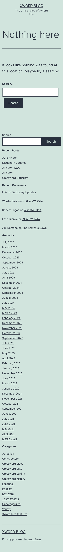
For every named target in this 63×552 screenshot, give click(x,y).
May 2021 (8, 428)
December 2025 (12, 252)
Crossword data (12, 468)
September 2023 (12, 338)
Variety (6, 509)
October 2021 (10, 403)
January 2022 (10, 388)
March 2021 (9, 438)
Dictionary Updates (14, 162)
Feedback (8, 483)
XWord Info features (14, 514)
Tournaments (10, 498)
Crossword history (13, 478)
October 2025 (11, 257)
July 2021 (8, 418)
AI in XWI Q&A (11, 167)
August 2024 (10, 297)
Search (6, 135)
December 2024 (12, 282)
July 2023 (8, 343)
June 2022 (8, 378)
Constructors (10, 458)
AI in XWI (7, 172)
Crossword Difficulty (15, 177)
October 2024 (11, 287)
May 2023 (8, 353)
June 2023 (8, 348)
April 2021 (8, 433)
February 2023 (11, 363)
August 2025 (10, 267)
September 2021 (12, 408)
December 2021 (12, 393)
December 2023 (12, 323)
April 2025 (8, 277)
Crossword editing (13, 473)
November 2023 (12, 328)
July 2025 (8, 272)
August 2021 (10, 413)
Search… (7, 83)
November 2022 (12, 373)
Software (8, 493)
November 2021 (12, 398)
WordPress (34, 539)
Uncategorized (11, 504)
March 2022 (9, 383)
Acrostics (8, 453)
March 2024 (9, 312)
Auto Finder (9, 157)
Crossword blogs (12, 463)
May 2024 (8, 307)
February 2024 (11, 317)
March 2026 (9, 247)
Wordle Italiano (11, 201)
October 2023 (11, 333)
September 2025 (12, 262)
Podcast (7, 488)
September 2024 (12, 292)
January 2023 (10, 368)
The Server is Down (34, 227)
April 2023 (8, 358)
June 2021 (8, 423)
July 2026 (8, 242)
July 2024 (8, 302)
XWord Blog (31, 6)
